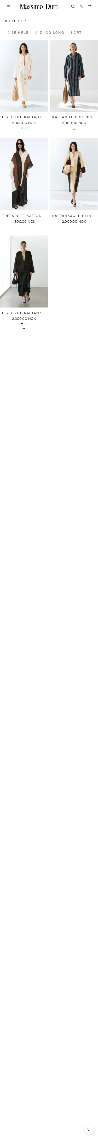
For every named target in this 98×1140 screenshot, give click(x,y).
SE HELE (20, 33)
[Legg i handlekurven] (24, 133)
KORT (76, 33)
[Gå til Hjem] (39, 6)
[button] (90, 32)
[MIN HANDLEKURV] (90, 6)
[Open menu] (8, 6)
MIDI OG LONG (50, 33)
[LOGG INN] (81, 6)
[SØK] (73, 6)
